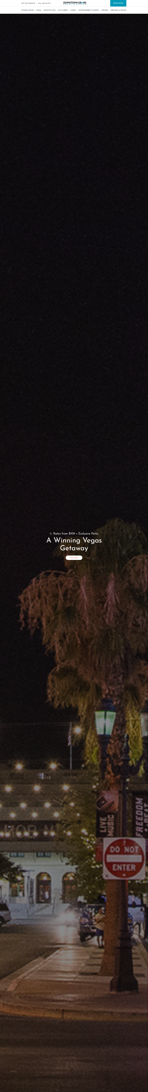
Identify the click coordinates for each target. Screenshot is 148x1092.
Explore (105, 10)
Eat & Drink (63, 10)
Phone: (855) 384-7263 (44, 3)
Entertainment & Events (89, 10)
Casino (73, 10)
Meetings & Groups (118, 10)
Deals (39, 10)
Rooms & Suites (28, 10)
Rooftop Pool (50, 10)
